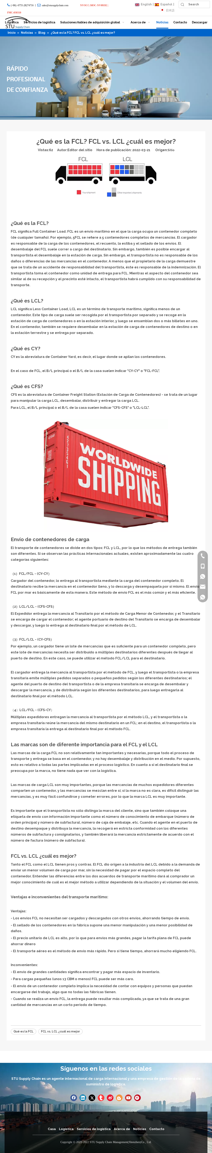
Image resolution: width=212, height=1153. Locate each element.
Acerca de (122, 1129)
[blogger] (119, 1097)
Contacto (156, 1129)
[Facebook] (73, 1097)
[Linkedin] (83, 1097)
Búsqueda (182, 4)
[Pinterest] (137, 1097)
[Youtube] (128, 1097)
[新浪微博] (110, 1097)
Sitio (171, 150)
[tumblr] (101, 1097)
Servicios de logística (94, 1129)
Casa (52, 1129)
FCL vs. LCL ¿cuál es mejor (60, 1031)
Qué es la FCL (23, 1031)
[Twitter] (92, 1097)
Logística (66, 1129)
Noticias (139, 1129)
